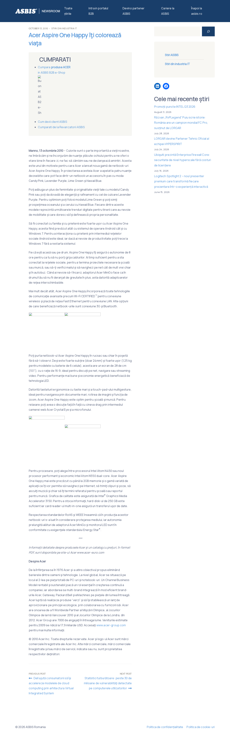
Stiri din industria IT (64, 28)
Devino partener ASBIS (133, 11)
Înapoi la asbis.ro (196, 11)
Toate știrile (68, 11)
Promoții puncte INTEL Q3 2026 (174, 107)
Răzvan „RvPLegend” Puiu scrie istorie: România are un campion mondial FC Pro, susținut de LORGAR (181, 122)
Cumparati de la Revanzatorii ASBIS (61, 127)
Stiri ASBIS (172, 55)
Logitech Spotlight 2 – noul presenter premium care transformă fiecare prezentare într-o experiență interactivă (181, 181)
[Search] (208, 31)
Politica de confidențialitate (165, 727)
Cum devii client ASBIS (53, 122)
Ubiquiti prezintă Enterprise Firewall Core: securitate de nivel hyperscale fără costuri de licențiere (182, 160)
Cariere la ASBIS (167, 11)
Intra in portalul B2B (98, 11)
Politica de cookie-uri (201, 727)
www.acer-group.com (111, 625)
